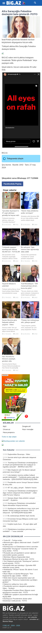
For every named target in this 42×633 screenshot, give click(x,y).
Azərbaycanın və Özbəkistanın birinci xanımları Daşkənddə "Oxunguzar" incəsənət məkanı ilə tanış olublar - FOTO (20, 549)
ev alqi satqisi (11, 437)
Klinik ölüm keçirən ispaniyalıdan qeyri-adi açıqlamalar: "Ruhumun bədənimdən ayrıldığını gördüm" (20, 580)
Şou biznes (6, 165)
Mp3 (4, 426)
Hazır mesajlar (27, 429)
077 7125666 (32, 178)
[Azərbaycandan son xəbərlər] (13, 441)
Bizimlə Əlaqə (8, 621)
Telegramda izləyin (15, 159)
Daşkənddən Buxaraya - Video (19, 454)
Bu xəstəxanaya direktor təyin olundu (21, 516)
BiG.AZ (5, 58)
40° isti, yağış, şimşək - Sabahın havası (22, 488)
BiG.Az (5, 153)
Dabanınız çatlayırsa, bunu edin (15, 584)
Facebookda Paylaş (12, 184)
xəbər (10, 58)
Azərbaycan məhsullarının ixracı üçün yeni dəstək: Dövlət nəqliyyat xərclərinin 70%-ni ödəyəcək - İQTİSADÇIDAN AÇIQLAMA (21, 510)
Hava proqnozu (9, 432)
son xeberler (32, 617)
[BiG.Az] (16, 3)
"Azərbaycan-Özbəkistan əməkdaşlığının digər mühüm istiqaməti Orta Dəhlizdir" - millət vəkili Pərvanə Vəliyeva (20, 493)
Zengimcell (26, 426)
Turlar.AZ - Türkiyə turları (13, 540)
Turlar (4, 437)
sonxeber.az (33, 619)
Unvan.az (6, 429)
